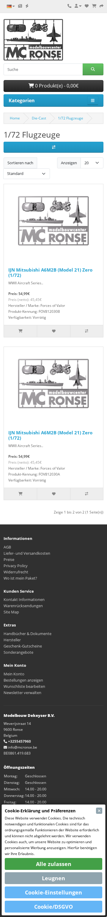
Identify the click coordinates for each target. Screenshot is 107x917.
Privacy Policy (16, 565)
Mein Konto (14, 674)
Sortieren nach (20, 162)
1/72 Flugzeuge (70, 118)
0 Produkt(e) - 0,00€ (56, 85)
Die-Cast (39, 118)
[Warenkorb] (94, 6)
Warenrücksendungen (23, 605)
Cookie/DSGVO (53, 906)
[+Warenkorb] (20, 331)
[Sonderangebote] (27, 6)
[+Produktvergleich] (86, 331)
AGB (7, 547)
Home (15, 118)
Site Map (11, 612)
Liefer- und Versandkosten (27, 553)
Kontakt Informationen (24, 599)
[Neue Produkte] (20, 6)
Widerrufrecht (16, 572)
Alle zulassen (53, 863)
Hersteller (12, 639)
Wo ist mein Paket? (20, 578)
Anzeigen (69, 162)
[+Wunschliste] (53, 331)
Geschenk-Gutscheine (23, 646)
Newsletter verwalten (22, 692)
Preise (9, 559)
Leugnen (53, 878)
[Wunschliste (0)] (87, 6)
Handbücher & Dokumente (27, 633)
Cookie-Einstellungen (53, 892)
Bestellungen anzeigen (23, 680)
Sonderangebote (18, 652)
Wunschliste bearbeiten (24, 686)
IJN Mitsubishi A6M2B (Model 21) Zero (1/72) (50, 272)
